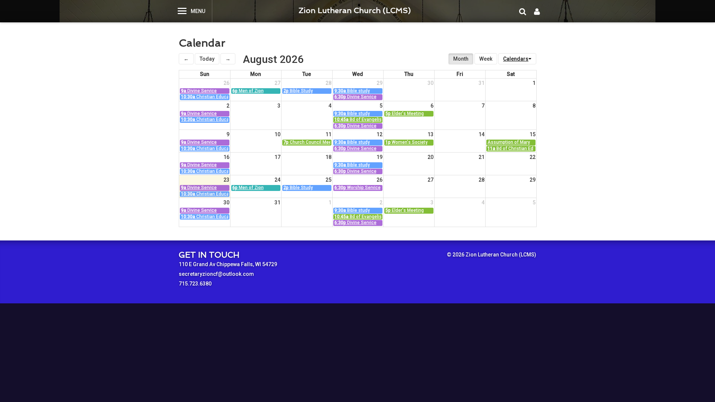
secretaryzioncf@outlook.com (216, 274)
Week (485, 59)
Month (460, 59)
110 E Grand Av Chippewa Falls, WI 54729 (228, 264)
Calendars (515, 59)
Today (207, 59)
